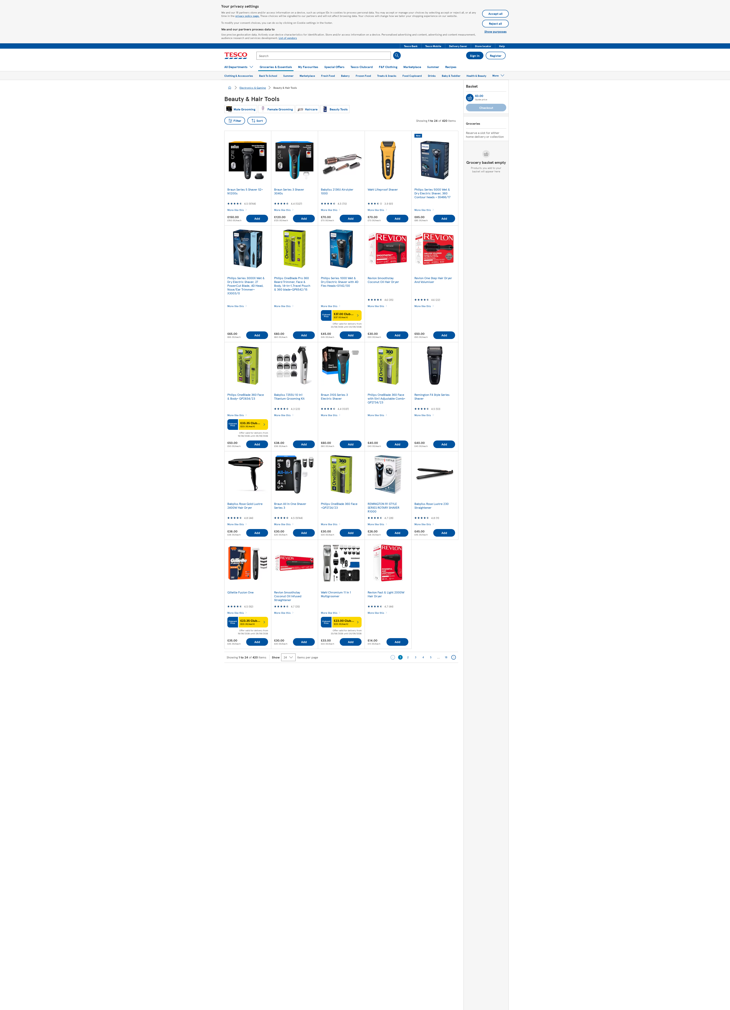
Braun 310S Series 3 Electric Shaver (334, 396)
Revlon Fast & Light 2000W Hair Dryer (386, 594)
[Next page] (453, 657)
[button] (410, 46)
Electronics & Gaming (253, 88)
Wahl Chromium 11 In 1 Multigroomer (336, 594)
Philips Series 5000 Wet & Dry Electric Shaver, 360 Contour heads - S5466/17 (432, 193)
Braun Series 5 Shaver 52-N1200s (245, 191)
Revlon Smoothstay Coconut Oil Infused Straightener (287, 596)
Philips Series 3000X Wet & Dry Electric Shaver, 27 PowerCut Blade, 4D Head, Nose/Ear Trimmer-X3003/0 (246, 285)
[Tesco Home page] (235, 55)
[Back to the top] (367, 672)
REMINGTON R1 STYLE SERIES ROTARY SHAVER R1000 (383, 507)
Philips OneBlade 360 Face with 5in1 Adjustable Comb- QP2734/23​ (386, 398)
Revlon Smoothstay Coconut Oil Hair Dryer (383, 280)
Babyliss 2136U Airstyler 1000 (337, 191)
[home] (230, 88)
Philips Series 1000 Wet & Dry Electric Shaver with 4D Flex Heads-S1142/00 (339, 282)
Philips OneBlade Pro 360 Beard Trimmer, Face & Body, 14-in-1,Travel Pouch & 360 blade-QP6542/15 (292, 284)
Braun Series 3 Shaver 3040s (289, 191)
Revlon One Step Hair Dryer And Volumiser (433, 280)
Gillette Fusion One (240, 592)
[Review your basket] (470, 97)
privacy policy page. (247, 16)
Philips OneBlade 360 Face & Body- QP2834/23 (245, 396)
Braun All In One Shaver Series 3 (290, 505)
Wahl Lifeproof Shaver (383, 189)
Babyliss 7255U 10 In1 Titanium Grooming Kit (289, 396)
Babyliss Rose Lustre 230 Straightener (431, 505)
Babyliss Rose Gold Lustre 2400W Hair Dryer (245, 505)
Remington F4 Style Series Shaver (432, 396)
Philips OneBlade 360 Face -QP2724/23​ (339, 505)
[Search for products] (397, 55)
